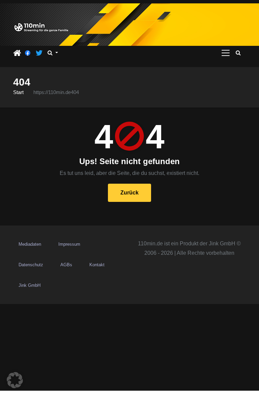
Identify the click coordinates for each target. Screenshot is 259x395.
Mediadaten (30, 244)
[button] (52, 53)
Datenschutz (31, 264)
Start (18, 92)
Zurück (129, 192)
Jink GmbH (29, 285)
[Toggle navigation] (226, 53)
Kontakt (97, 264)
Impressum (69, 244)
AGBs (66, 264)
